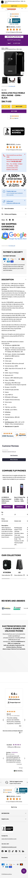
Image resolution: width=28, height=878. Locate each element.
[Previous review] (3, 720)
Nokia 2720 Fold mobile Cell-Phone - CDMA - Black (12, 49)
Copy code (17, 43)
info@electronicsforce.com (9, 847)
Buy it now (14, 111)
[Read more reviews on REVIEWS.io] (18, 771)
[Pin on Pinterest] (12, 219)
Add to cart (19, 106)
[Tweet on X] (6, 219)
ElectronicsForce (8, 874)
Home (3, 48)
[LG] (19, 564)
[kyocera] (7, 564)
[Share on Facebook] (9, 219)
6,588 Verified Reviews (14, 699)
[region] (14, 758)
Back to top (14, 807)
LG (19, 572)
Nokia (6, 48)
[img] (14, 697)
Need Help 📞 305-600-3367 (14, 36)
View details (7, 506)
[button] (8, 86)
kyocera (7, 572)
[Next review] (24, 720)
